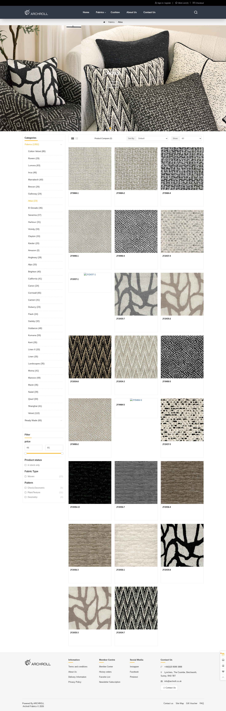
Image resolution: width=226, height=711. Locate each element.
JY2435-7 (120, 319)
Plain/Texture (45, 492)
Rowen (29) (34, 158)
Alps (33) (32, 264)
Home (86, 12)
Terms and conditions (77, 666)
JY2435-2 (166, 319)
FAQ (202, 703)
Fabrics (100, 12)
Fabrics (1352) (32, 144)
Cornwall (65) (34, 293)
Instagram (134, 666)
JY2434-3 (120, 381)
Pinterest (134, 677)
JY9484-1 (74, 193)
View (116, 84)
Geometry (45, 497)
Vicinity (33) (34, 229)
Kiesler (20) (33, 243)
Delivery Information (77, 677)
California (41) (35, 278)
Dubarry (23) (34, 307)
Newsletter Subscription (109, 682)
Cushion (115, 12)
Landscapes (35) (36, 363)
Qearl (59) (33, 399)
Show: (175, 138)
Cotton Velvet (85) (37, 151)
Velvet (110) (34, 413)
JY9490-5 (166, 381)
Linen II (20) (34, 349)
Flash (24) (33, 314)
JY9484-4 (166, 193)
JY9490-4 (120, 256)
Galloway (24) (35, 193)
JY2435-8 (166, 570)
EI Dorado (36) (35, 208)
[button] (110, 128)
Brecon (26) (34, 186)
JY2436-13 (75, 507)
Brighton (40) (34, 271)
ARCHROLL (39, 703)
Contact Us (149, 12)
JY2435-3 (74, 632)
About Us (132, 12)
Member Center (106, 666)
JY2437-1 (74, 279)
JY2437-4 (166, 256)
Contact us (168, 703)
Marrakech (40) (35, 179)
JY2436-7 (120, 507)
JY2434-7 (120, 632)
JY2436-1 (120, 570)
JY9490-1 (74, 256)
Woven (45, 476)
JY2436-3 (74, 570)
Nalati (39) (33, 392)
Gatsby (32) (34, 321)
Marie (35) (33, 385)
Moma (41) (33, 370)
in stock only (34, 465)
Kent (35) (32, 342)
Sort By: (131, 138)
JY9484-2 (120, 193)
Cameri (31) (34, 300)
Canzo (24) (33, 285)
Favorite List (104, 677)
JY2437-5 (166, 444)
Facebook (134, 672)
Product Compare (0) (103, 138)
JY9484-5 (120, 405)
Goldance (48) (35, 328)
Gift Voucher (191, 703)
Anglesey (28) (35, 257)
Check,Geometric (45, 488)
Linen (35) (33, 356)
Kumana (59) (34, 335)
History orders (105, 672)
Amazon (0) (34, 250)
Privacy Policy (74, 682)
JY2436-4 (166, 507)
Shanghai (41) (35, 406)
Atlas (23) (33, 201)
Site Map (180, 703)
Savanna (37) (34, 215)
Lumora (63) (34, 165)
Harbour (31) (34, 222)
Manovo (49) (34, 378)
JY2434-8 (74, 381)
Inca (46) (32, 172)
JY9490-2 (74, 444)
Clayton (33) (34, 236)
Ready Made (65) (33, 420)
